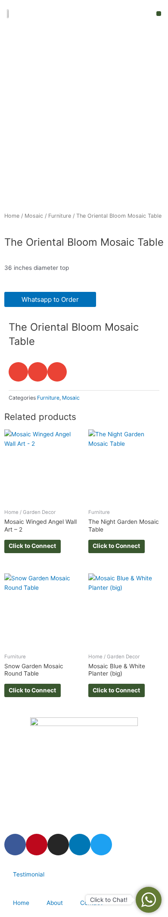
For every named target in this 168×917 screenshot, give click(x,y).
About (55, 902)
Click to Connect (32, 545)
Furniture (59, 216)
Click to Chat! (109, 899)
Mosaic (34, 216)
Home (11, 216)
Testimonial (28, 874)
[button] (158, 13)
